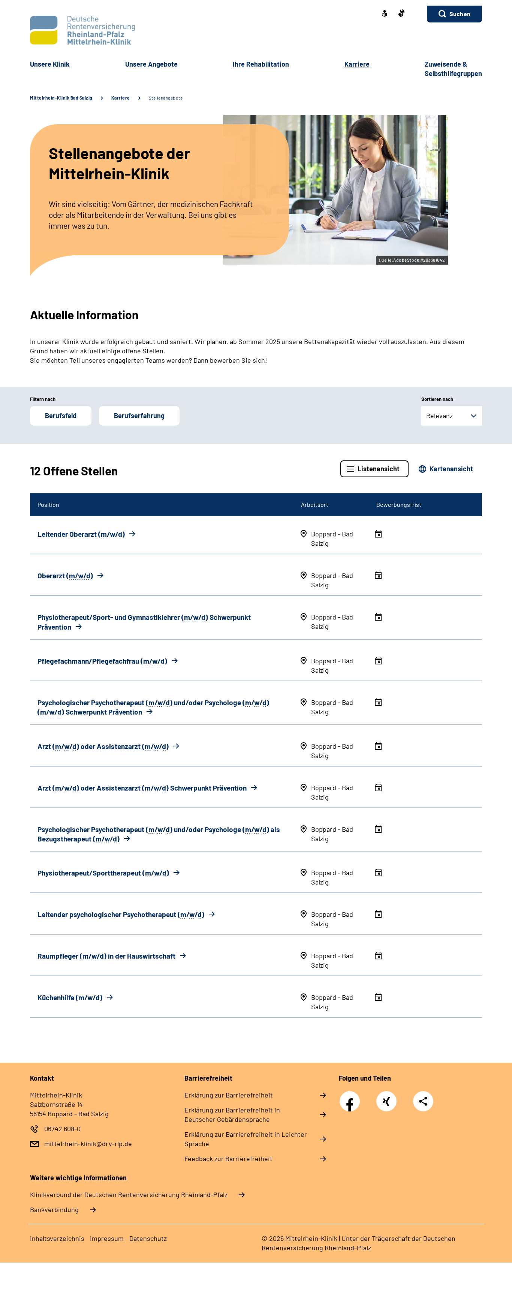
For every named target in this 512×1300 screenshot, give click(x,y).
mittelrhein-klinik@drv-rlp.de (88, 1143)
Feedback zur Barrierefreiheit (228, 1158)
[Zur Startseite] (256, 30)
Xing (386, 1097)
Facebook (352, 1097)
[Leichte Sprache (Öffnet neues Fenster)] (384, 14)
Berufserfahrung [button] (139, 415)
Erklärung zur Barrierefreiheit (228, 1095)
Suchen (459, 13)
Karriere (120, 97)
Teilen (423, 1101)
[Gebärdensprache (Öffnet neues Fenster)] (401, 14)
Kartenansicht (451, 469)
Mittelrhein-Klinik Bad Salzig (61, 97)
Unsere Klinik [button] (50, 64)
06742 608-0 (62, 1128)
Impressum (107, 1238)
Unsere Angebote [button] (151, 64)
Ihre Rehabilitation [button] (261, 64)
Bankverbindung (54, 1209)
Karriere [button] (357, 64)
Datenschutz (148, 1238)
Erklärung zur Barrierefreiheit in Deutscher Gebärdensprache (232, 1114)
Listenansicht (379, 469)
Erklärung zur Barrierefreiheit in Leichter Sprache (245, 1139)
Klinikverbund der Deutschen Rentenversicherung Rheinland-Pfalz (129, 1194)
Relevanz (439, 415)
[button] (454, 14)
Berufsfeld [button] (60, 415)
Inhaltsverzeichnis (57, 1238)
